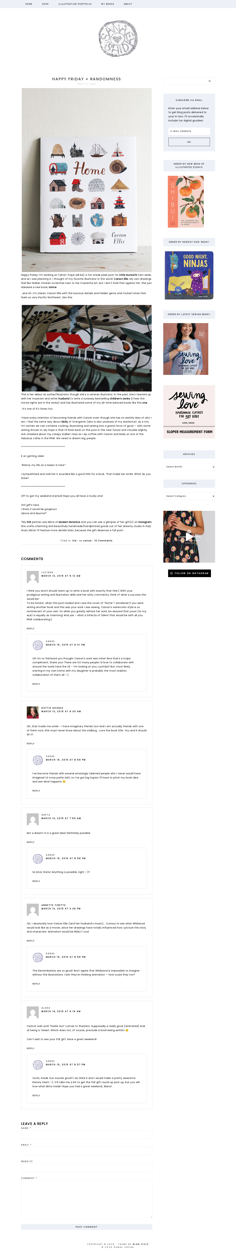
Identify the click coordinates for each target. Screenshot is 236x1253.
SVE (29, 522)
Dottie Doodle (52, 708)
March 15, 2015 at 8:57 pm (66, 1064)
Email (26, 1145)
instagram (145, 522)
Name (26, 1128)
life (74, 540)
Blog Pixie (141, 1244)
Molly (65, 421)
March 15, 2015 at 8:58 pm (66, 858)
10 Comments (104, 540)
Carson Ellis (121, 279)
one (144, 402)
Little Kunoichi (128, 275)
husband (64, 398)
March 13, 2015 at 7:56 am (61, 818)
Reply (31, 628)
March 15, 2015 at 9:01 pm (65, 644)
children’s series (120, 398)
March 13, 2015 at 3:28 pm (61, 908)
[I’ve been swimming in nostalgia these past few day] (189, 537)
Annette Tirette (53, 905)
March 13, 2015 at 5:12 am (61, 576)
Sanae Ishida (118, 38)
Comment (29, 1178)
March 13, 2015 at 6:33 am (61, 711)
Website (27, 1161)
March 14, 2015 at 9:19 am (61, 1011)
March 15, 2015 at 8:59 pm (66, 759)
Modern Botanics (69, 522)
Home (52, 287)
